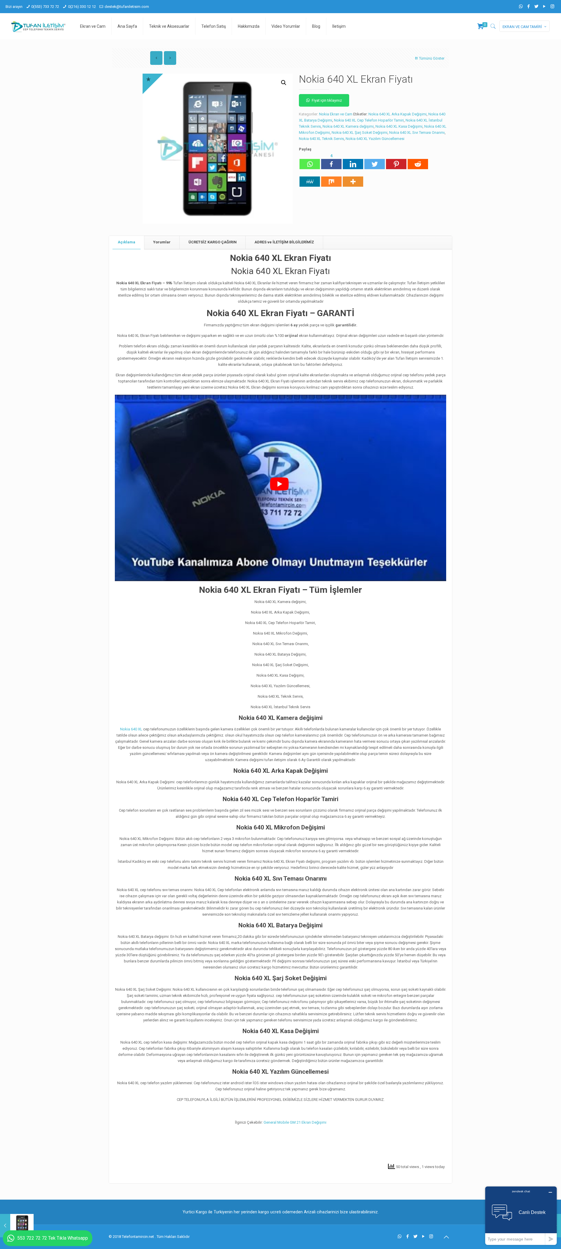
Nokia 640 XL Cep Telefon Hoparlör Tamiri (369, 120)
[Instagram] (552, 6)
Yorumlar (162, 242)
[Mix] (331, 178)
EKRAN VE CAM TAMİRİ (522, 27)
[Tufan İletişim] (38, 26)
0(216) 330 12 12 (82, 6)
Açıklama (126, 242)
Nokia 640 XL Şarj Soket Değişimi (359, 132)
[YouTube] (544, 6)
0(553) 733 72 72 (45, 6)
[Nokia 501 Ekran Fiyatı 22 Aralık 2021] (17, 1225)
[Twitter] (537, 6)
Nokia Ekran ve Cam (335, 114)
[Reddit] (418, 161)
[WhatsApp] (521, 6)
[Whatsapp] (309, 161)
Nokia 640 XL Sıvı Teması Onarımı (417, 132)
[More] (353, 178)
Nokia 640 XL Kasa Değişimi (399, 126)
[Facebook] (529, 6)
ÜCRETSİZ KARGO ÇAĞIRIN (212, 242)
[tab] (126, 242)
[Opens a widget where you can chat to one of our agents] (521, 1215)
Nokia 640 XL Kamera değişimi (348, 126)
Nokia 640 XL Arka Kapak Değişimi (397, 114)
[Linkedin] (353, 161)
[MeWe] (309, 178)
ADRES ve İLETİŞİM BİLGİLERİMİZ (284, 242)
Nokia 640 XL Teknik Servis (321, 138)
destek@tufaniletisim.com (127, 6)
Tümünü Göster (431, 58)
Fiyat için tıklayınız (327, 100)
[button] (283, 82)
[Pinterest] (396, 161)
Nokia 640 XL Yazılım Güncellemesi (375, 138)
